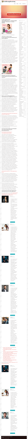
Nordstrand (22, 42)
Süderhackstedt (22, 101)
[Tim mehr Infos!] (5, 199)
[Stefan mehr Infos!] (5, 288)
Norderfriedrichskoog (22, 77)
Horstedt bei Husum (22, 30)
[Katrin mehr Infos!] (5, 227)
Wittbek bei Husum (22, 75)
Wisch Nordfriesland (22, 88)
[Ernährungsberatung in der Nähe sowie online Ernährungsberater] (8, 2)
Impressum (23, 3)
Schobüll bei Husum (22, 24)
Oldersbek (22, 74)
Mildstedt (22, 49)
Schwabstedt (22, 102)
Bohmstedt (22, 28)
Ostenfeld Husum (22, 84)
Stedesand (22, 105)
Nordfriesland (22, 53)
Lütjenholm (22, 68)
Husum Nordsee (22, 37)
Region (17, 3)
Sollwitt (22, 78)
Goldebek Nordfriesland (22, 90)
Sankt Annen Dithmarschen (22, 112)
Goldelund (22, 79)
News (20, 3)
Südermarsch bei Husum (22, 59)
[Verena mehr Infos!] (5, 259)
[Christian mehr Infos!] (5, 320)
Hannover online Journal (11, 362)
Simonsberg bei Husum (22, 52)
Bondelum (22, 85)
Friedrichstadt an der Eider (22, 98)
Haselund (22, 60)
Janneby (22, 114)
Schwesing (22, 48)
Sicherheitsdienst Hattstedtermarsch (7, 194)
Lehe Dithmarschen (22, 109)
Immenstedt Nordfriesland (22, 47)
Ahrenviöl (22, 64)
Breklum (22, 32)
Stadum (22, 104)
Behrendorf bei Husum (22, 70)
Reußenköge (22, 38)
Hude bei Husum (22, 116)
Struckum (22, 26)
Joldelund (22, 67)
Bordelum (22, 44)
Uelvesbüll (22, 63)
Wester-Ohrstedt (22, 57)
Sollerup (22, 106)
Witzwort (22, 71)
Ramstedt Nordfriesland (22, 96)
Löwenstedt (22, 66)
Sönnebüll (22, 43)
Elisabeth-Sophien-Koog (22, 34)
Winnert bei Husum (22, 86)
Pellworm (22, 103)
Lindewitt (22, 115)
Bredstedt (22, 39)
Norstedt (22, 45)
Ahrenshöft (22, 27)
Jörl (22, 100)
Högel (22, 50)
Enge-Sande (22, 99)
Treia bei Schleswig (22, 108)
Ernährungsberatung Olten (6, 171)
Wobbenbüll (22, 22)
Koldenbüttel (22, 82)
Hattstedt (22, 23)
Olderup (21, 40)
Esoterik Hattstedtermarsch (12, 193)
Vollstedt (22, 41)
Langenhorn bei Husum (22, 62)
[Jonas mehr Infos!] (5, 415)
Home (15, 3)
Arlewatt (22, 31)
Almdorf (22, 25)
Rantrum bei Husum (22, 65)
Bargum (22, 81)
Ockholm (22, 80)
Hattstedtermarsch (12, 286)
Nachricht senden (13, 254)
